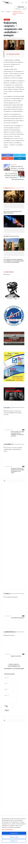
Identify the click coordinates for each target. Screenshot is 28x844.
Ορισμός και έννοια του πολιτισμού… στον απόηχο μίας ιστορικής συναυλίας (17, 167)
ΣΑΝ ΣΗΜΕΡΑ (8, 444)
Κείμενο (6, 695)
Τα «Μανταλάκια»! (9, 272)
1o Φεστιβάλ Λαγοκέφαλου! (17, 617)
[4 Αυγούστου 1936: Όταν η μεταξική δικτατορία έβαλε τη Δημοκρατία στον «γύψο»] (13, 456)
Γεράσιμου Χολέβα (14, 54)
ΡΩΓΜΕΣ (7, 593)
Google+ (7, 158)
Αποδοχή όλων (14, 833)
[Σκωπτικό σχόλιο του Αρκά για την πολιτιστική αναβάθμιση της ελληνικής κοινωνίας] (13, 419)
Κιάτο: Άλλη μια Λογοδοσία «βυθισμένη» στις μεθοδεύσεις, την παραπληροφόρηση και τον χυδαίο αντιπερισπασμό (14, 261)
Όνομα (6, 677)
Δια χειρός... (8, 407)
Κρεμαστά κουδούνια (16, 656)
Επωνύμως (8, 11)
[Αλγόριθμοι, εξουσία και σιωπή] (14, 221)
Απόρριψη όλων (14, 841)
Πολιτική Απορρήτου (7, 829)
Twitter (19, 155)
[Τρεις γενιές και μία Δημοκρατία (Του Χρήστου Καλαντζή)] (14, 196)
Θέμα (6, 689)
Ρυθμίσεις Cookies (14, 837)
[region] (14, 830)
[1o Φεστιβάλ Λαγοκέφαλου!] (13, 605)
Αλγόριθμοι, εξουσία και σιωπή (11, 236)
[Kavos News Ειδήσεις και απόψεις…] (7, 2)
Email (6, 683)
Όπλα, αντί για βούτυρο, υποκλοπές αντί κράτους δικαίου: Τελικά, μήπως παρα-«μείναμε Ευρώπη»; (14, 175)
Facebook (7, 155)
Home (2, 11)
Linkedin (20, 158)
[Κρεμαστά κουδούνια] (13, 644)
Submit (6, 710)
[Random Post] (22, 2)
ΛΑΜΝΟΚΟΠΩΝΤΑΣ (10, 632)
